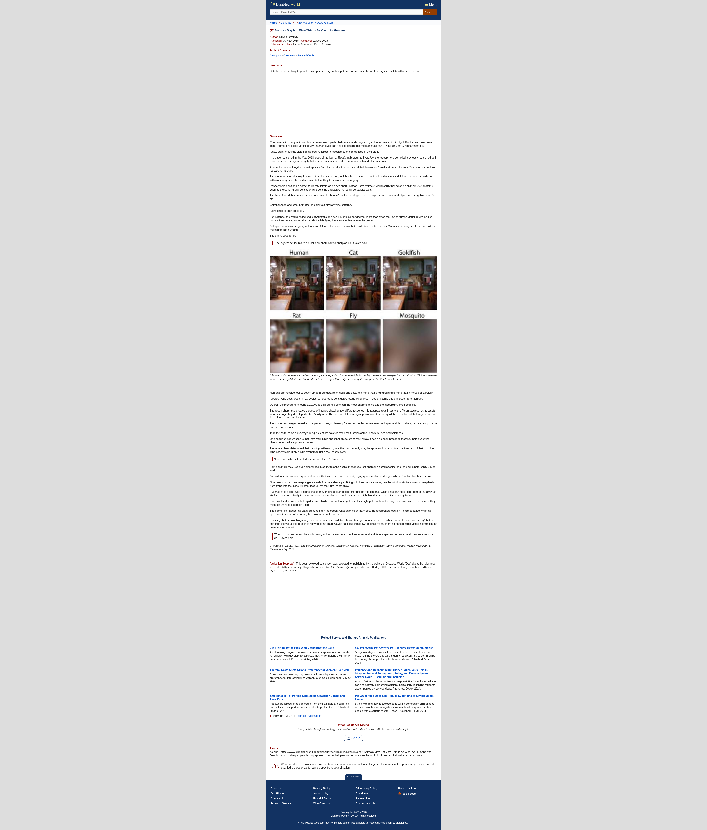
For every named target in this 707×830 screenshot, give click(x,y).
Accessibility (320, 793)
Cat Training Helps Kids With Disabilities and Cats (302, 647)
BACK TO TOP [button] (353, 777)
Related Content (307, 55)
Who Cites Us (321, 803)
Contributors (363, 793)
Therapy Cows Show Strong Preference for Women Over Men (309, 669)
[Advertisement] (353, 104)
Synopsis (275, 55)
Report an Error (407, 788)
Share (355, 738)
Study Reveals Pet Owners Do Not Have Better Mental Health (394, 647)
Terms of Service (281, 803)
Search (430, 12)
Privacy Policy (321, 788)
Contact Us (277, 798)
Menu (431, 4)
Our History (278, 793)
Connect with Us (365, 803)
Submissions (363, 798)
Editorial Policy (322, 798)
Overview (289, 55)
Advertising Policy (366, 788)
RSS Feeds (408, 793)
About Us (276, 788)
